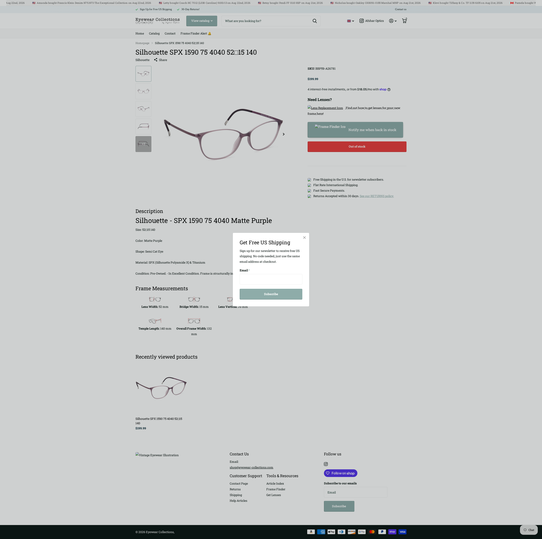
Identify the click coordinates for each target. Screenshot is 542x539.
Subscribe (271, 294)
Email (245, 270)
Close (304, 237)
